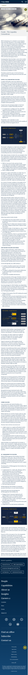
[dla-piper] (5, 2)
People (4, 581)
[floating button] (25, 647)
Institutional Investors (17, 572)
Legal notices (14, 649)
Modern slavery (14, 654)
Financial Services (6, 564)
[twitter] (21, 619)
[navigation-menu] (26, 2)
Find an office (7, 632)
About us (5, 589)
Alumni (3, 613)
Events (3, 609)
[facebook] (6, 619)
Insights (4, 5)
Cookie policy (14, 651)
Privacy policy (14, 646)
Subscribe (6, 636)
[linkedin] (10, 624)
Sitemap (13, 662)
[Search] (22, 2)
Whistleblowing (14, 656)
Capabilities (6, 585)
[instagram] (14, 619)
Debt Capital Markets (18, 564)
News (2, 605)
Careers (5, 598)
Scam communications (14, 659)
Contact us (6, 640)
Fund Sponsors (5, 572)
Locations (3, 602)
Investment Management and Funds (10, 568)
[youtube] (18, 624)
